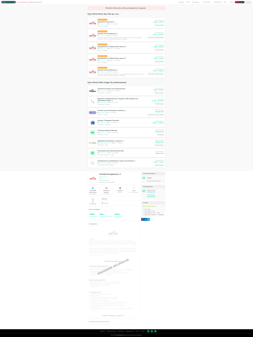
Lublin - (103, 50)
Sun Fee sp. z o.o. (102, 24)
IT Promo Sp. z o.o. (103, 163)
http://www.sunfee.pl (105, 180)
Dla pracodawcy (195, 2)
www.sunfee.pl (99, 255)
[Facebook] (148, 331)
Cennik (188, 2)
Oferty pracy (181, 2)
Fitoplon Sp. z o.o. (102, 90)
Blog (225, 2)
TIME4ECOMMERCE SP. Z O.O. (105, 143)
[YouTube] (155, 331)
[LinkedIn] (152, 331)
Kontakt (231, 2)
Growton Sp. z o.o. (103, 132)
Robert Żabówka (102, 122)
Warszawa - (103, 134)
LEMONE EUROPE (102, 102)
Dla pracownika (206, 2)
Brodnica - (103, 114)
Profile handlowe (217, 2)
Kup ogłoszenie (240, 2)
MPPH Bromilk (102, 112)
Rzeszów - (103, 26)
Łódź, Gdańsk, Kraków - (106, 165)
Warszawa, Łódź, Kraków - (106, 155)
